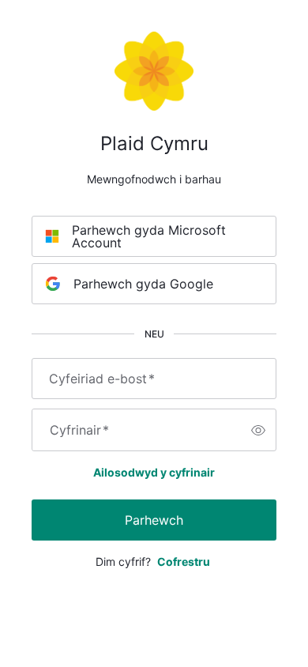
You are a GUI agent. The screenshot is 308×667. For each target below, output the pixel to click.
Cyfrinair (79, 430)
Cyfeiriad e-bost (102, 378)
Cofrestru (183, 561)
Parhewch (154, 520)
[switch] (258, 429)
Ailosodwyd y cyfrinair (154, 472)
